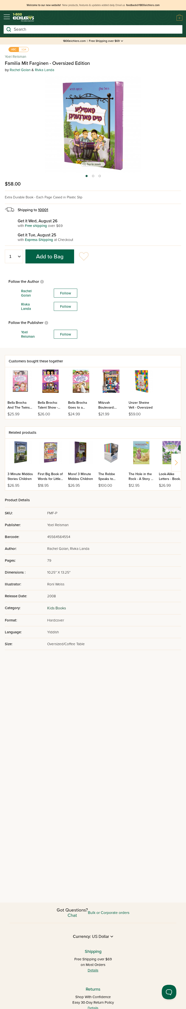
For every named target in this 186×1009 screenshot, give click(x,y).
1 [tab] (86, 177)
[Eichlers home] (23, 17)
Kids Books (56, 608)
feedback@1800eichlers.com (143, 5)
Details (93, 970)
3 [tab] (100, 177)
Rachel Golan (20, 70)
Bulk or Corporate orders (108, 912)
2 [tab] (93, 177)
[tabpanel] (93, 124)
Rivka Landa (44, 70)
